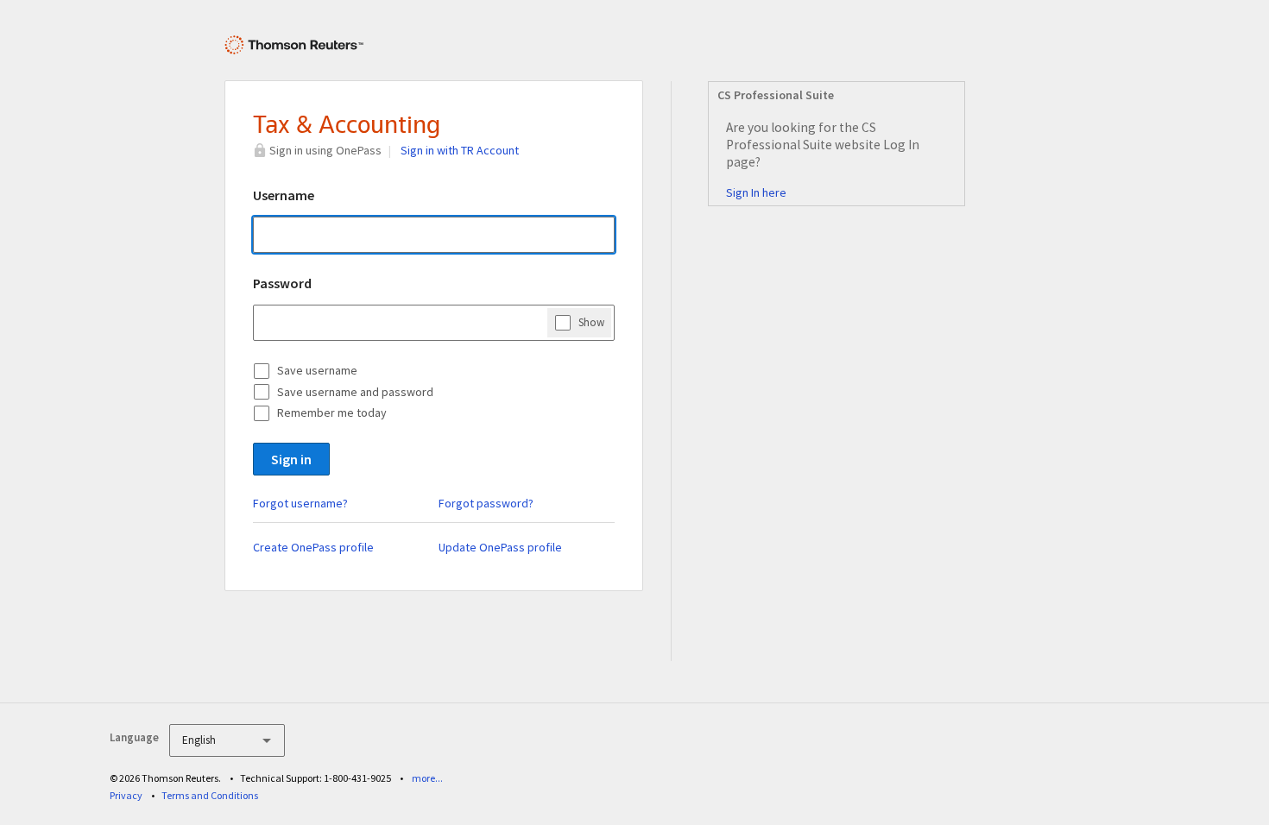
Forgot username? (300, 503)
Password (282, 283)
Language (134, 737)
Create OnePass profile (313, 547)
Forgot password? (486, 503)
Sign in (291, 459)
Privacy (126, 795)
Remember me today (332, 412)
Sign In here (756, 192)
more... (427, 777)
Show (591, 322)
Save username (317, 370)
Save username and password (355, 392)
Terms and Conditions (209, 795)
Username (283, 195)
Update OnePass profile (500, 547)
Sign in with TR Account (460, 150)
